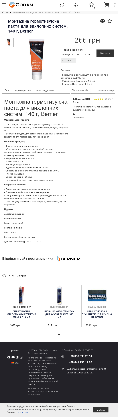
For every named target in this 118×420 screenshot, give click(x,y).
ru (115, 6)
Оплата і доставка (45, 90)
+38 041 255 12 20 (80, 362)
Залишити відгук (106, 90)
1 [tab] (59, 335)
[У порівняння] (102, 21)
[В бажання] (109, 21)
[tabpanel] (8, 42)
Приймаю (100, 409)
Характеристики (23, 90)
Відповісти (78, 117)
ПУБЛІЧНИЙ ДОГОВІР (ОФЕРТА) (79, 372)
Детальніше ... (24, 412)
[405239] (36, 59)
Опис (7, 90)
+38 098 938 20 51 (80, 356)
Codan (5, 12)
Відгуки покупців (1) (81, 90)
